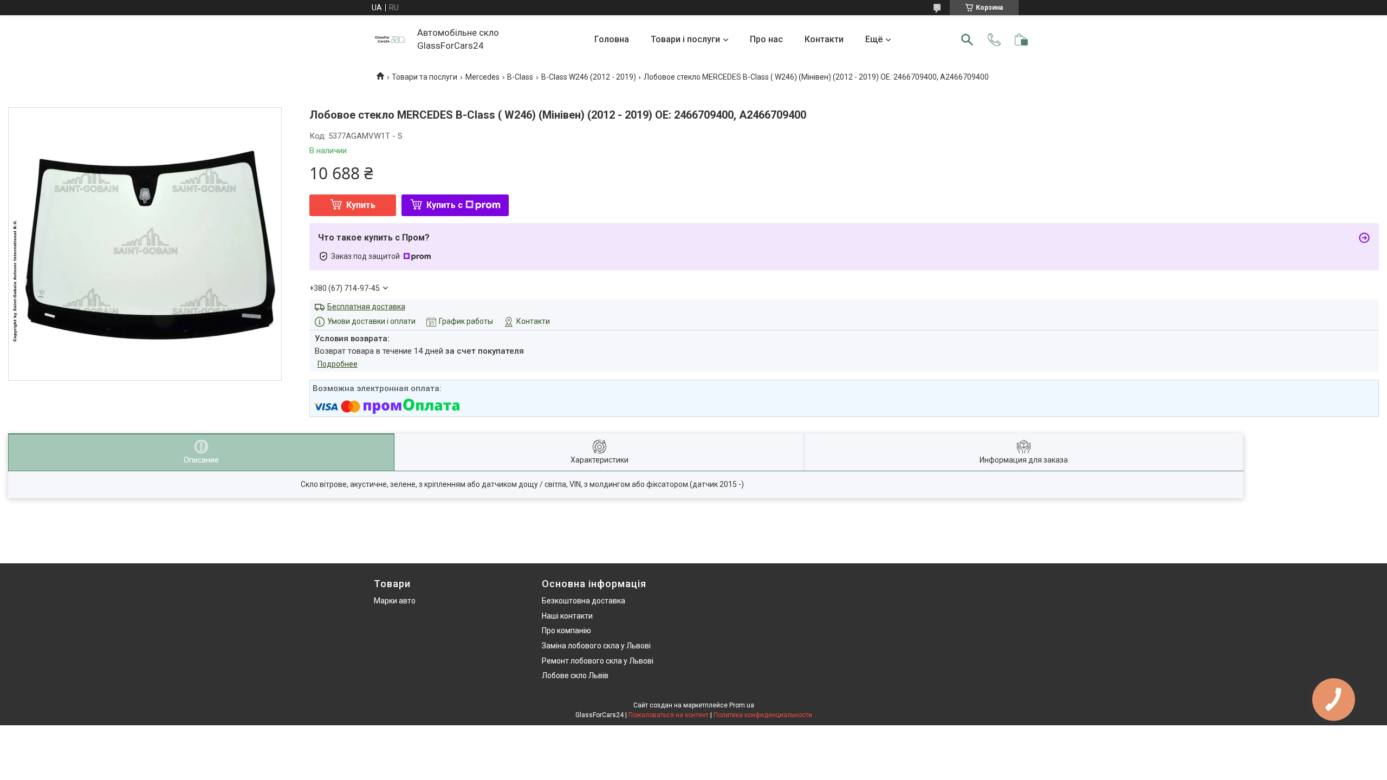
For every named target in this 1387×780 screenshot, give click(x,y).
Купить (360, 205)
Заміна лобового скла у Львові (596, 645)
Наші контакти (567, 616)
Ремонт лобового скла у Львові (597, 660)
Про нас (766, 39)
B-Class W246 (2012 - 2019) (588, 77)
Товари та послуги (424, 77)
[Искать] (967, 39)
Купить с (444, 205)
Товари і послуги (685, 39)
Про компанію (566, 630)
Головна (611, 39)
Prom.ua (741, 705)
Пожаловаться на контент (668, 715)
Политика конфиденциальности (763, 715)
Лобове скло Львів (575, 675)
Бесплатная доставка (366, 306)
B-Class (520, 77)
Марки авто (395, 600)
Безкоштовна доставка (583, 600)
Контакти (824, 39)
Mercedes (482, 77)
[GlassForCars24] (390, 39)
